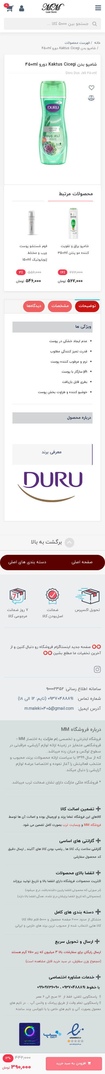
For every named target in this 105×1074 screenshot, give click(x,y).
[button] (11, 8)
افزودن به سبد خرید (71, 1063)
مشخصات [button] (60, 306)
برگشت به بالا (47, 542)
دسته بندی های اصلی (27, 562)
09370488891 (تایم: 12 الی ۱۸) (45, 699)
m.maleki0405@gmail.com (49, 709)
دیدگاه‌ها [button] (34, 306)
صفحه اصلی (82, 562)
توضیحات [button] (87, 306)
